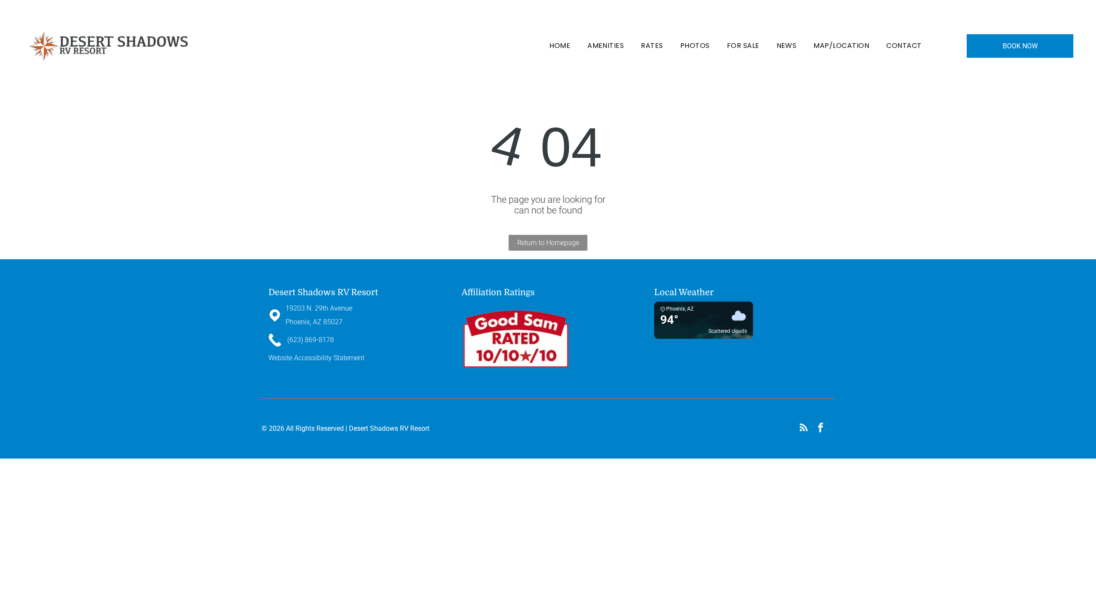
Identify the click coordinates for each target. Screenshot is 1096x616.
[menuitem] (560, 45)
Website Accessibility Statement (316, 358)
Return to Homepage (548, 243)
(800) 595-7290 (810, 12)
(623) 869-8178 (770, 12)
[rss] (803, 428)
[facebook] (820, 428)
